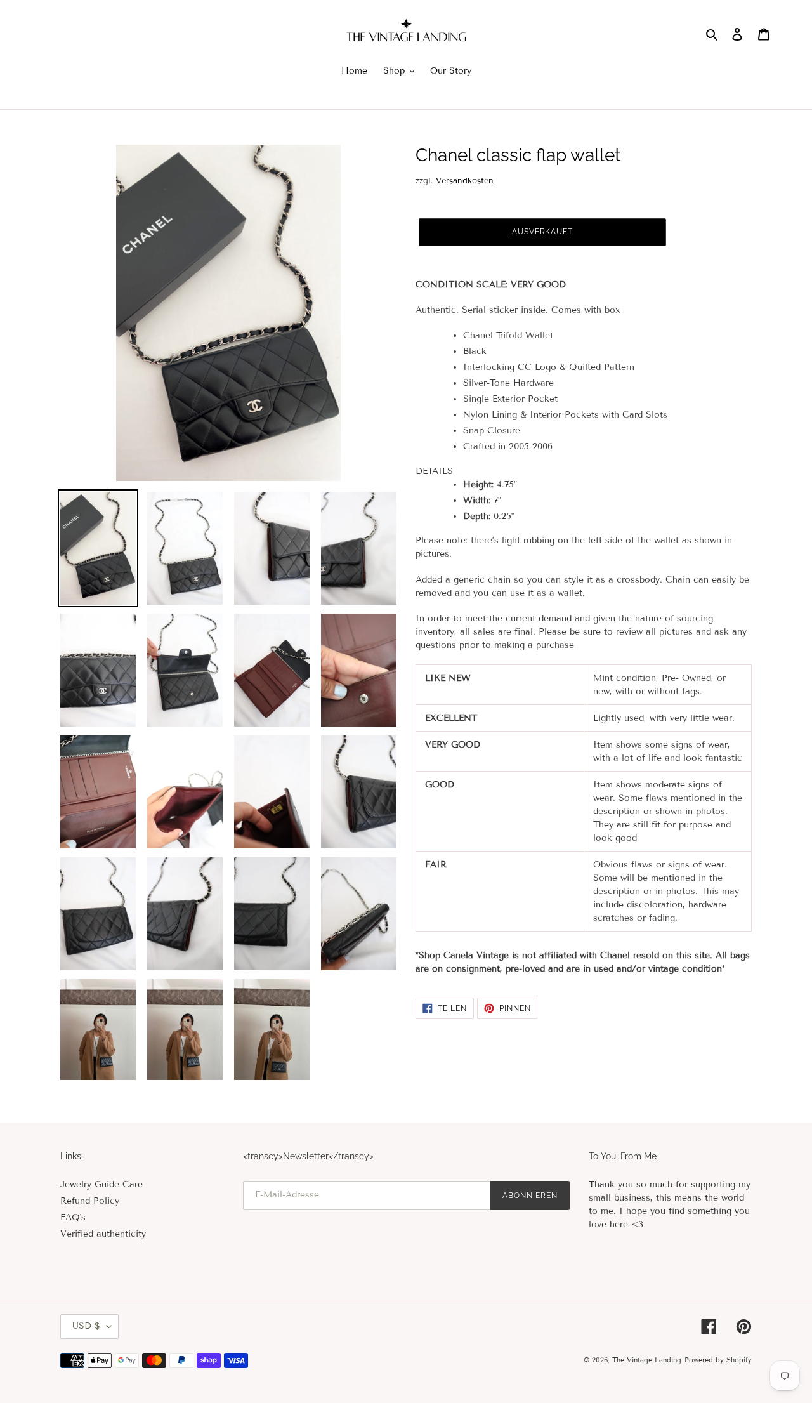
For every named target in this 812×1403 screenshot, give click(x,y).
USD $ (86, 1326)
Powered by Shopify (718, 1359)
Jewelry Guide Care (101, 1184)
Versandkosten (465, 181)
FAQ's (73, 1217)
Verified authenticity (103, 1233)
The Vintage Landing (646, 1359)
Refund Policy (89, 1201)
